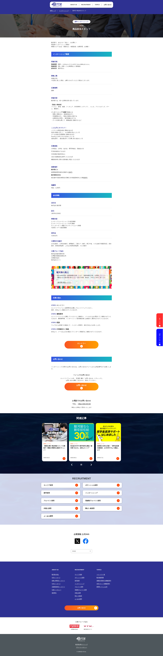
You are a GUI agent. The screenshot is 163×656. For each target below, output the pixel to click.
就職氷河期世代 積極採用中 (104, 580)
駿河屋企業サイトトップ (81, 644)
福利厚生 (54, 593)
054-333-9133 (84, 404)
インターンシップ (64, 10)
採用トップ (53, 10)
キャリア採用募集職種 (160, 320)
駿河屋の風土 (55, 574)
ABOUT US (73, 4)
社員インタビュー (56, 590)
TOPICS (97, 4)
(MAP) (70, 172)
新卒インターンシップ (81, 21)
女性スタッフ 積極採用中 (103, 583)
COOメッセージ (56, 583)
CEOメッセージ (56, 577)
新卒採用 (47, 493)
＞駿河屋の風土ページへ (64, 282)
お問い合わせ (107, 4)
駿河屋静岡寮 (100, 577)
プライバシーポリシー (81, 647)
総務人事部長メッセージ (58, 580)
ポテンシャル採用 (91, 485)
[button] (72, 464)
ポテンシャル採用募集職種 (160, 337)
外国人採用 (47, 508)
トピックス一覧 (101, 574)
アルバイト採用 (49, 500)
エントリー (81, 343)
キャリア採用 (48, 485)
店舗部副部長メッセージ (58, 586)
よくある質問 (48, 516)
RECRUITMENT (86, 4)
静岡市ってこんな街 (102, 586)
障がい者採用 (89, 508)
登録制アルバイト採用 (93, 500)
